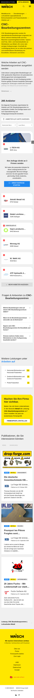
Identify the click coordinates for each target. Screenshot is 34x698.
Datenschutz (17, 667)
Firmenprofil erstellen (17, 421)
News (4, 445)
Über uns (17, 648)
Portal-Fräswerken (18, 383)
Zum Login (17, 656)
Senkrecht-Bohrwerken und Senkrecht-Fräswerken (18, 377)
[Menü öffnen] (30, 6)
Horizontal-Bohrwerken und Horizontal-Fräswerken (18, 371)
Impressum (17, 665)
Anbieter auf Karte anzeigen (17, 119)
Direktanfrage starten (17, 184)
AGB (17, 662)
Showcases (14, 445)
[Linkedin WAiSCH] (16, 695)
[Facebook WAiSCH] (19, 695)
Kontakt (17, 670)
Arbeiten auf (8, 361)
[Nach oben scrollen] (32, 623)
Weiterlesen (5, 91)
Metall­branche (23, 2)
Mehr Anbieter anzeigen (18, 284)
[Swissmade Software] (17, 677)
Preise (17, 651)
